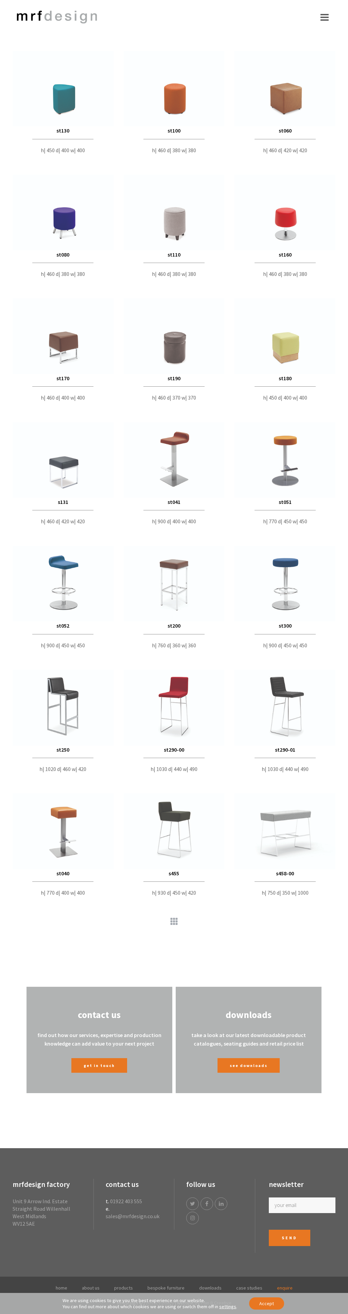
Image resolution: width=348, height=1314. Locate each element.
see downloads (248, 1065)
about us (91, 1288)
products (123, 1288)
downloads (210, 1288)
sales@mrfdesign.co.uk (132, 1216)
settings (227, 1306)
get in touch (99, 1065)
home (61, 1288)
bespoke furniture (166, 1288)
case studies (249, 1288)
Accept (266, 1303)
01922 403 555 (126, 1201)
